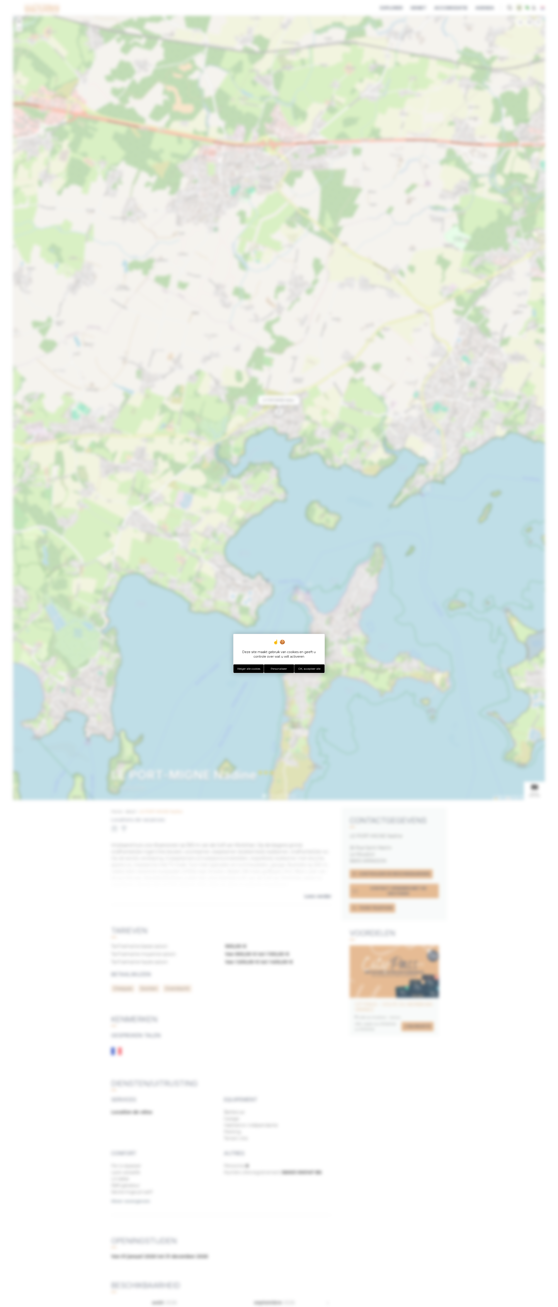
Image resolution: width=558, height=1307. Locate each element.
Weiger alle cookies (248, 668)
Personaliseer (279, 668)
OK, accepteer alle (309, 668)
